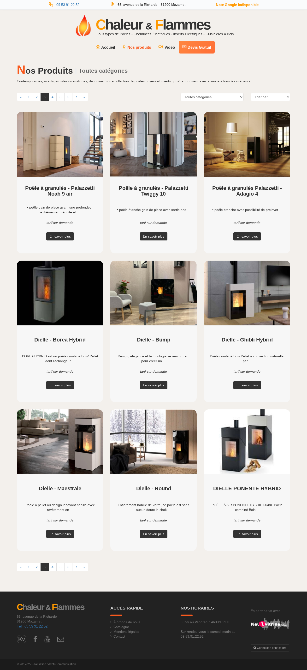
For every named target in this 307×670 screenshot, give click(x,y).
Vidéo (169, 47)
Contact (119, 636)
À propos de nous (126, 622)
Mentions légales (126, 632)
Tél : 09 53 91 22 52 (32, 626)
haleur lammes (153, 25)
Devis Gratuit (199, 47)
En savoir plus (60, 236)
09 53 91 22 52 (67, 5)
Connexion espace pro (271, 648)
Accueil (107, 47)
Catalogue (121, 627)
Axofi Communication (62, 664)
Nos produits (138, 47)
